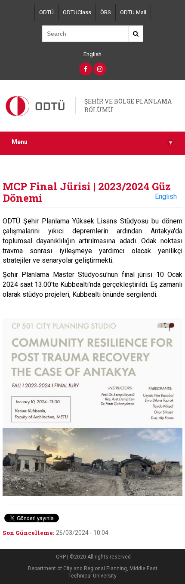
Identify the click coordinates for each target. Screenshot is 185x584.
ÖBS (105, 12)
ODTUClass (77, 12)
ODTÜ (46, 12)
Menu (92, 142)
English (92, 54)
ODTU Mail (133, 12)
